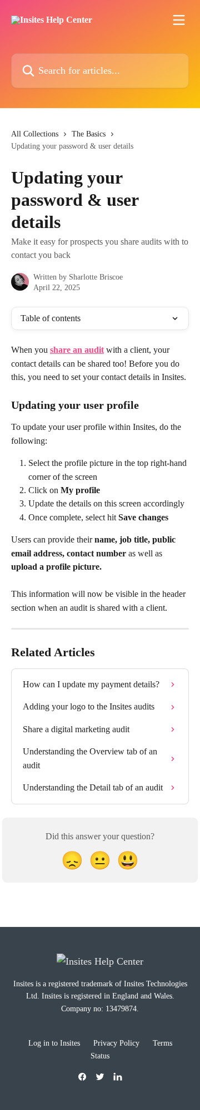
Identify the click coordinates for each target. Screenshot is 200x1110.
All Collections (34, 134)
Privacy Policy (116, 1043)
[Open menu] (179, 20)
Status (100, 1056)
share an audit (77, 349)
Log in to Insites (54, 1043)
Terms (162, 1043)
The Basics (89, 134)
